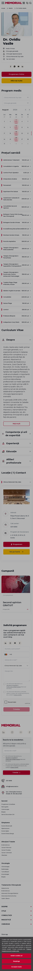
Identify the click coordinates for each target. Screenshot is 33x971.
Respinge (16, 961)
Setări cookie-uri (16, 955)
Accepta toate (16, 967)
